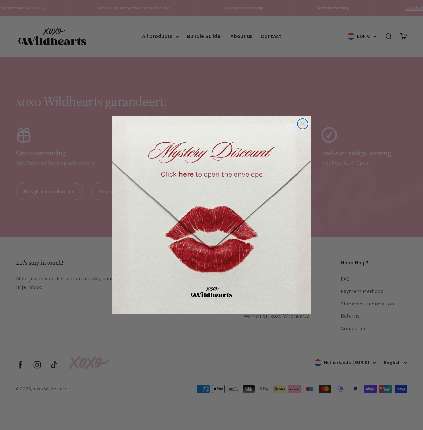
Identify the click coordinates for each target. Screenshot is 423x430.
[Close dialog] (302, 124)
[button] (211, 215)
